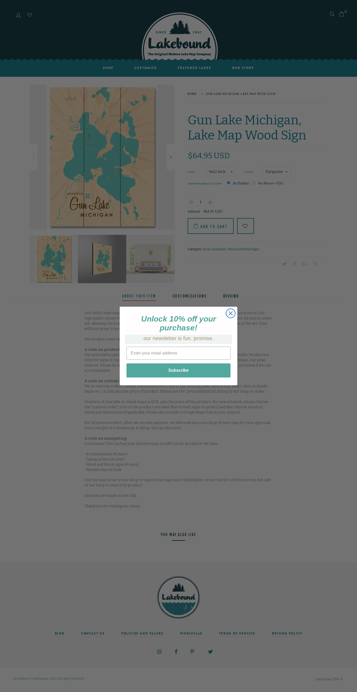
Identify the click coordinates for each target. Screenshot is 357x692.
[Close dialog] (230, 313)
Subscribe (178, 370)
